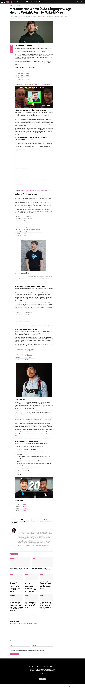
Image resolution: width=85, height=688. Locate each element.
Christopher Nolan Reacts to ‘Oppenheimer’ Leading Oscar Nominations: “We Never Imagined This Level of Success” (30, 586)
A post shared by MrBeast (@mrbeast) (30, 186)
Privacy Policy (67, 686)
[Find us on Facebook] (40, 679)
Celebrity (14, 5)
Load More (31, 615)
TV (27, 1)
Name (11, 640)
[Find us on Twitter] (81, 2)
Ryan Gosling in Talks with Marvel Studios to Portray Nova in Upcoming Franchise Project (46, 585)
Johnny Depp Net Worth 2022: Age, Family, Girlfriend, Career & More (36, 190)
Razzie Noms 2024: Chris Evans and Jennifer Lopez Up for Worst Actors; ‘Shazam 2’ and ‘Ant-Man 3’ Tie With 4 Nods (16, 606)
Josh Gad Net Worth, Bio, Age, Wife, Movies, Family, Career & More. (36, 438)
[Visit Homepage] (7, 2)
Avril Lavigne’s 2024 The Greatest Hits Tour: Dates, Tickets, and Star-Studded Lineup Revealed (46, 605)
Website (34, 645)
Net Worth (18, 5)
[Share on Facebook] (11, 46)
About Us (51, 686)
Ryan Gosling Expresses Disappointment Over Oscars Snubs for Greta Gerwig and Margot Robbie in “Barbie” (16, 586)
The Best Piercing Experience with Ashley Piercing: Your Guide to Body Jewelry (19, 569)
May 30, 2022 (19, 18)
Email (11, 645)
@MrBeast (25, 508)
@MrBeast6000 (26, 506)
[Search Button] (77, 2)
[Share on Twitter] (11, 48)
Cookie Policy (60, 686)
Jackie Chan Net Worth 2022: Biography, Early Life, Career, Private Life (36, 84)
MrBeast (24, 510)
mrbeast (24, 504)
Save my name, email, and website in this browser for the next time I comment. (27, 650)
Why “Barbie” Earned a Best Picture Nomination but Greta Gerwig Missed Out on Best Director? (42, 570)
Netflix (31, 1)
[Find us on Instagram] (83, 2)
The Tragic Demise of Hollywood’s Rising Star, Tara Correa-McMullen (31, 604)
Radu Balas (13, 18)
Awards (41, 1)
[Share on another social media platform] (11, 51)
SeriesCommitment (15, 686)
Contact (55, 686)
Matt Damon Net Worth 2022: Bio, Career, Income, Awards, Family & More (36, 326)
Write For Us (73, 686)
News (18, 1)
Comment (12, 625)
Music (35, 1)
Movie (23, 1)
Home (11, 5)
